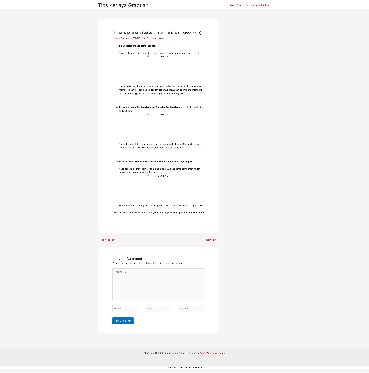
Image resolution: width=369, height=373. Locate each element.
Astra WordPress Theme (212, 353)
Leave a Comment (121, 38)
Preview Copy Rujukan (257, 5)
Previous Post (106, 239)
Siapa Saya (235, 5)
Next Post (212, 239)
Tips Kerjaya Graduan (123, 5)
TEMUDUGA (139, 38)
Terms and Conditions (177, 367)
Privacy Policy (195, 367)
